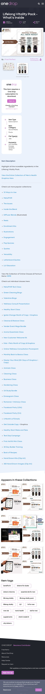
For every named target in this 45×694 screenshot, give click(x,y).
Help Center (6, 660)
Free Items (5, 649)
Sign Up (11, 101)
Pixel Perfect (10, 59)
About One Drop (7, 653)
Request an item (7, 664)
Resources (5, 657)
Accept (38, 690)
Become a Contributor (21, 645)
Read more (7, 690)
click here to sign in (12, 109)
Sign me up (8, 673)
